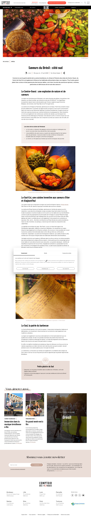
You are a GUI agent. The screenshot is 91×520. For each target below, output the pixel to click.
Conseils (73, 7)
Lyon (41, 492)
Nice (24, 501)
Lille (24, 492)
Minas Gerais (64, 204)
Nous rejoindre (32, 514)
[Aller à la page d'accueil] (6, 3)
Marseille (59, 492)
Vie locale (32, 7)
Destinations (6, 7)
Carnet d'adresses (60, 7)
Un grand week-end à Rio (34, 422)
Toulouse (59, 501)
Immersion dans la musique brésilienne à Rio (12, 424)
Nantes (9, 501)
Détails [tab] (45, 253)
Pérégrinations (19, 7)
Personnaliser (45, 268)
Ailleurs (46, 7)
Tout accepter (66, 268)
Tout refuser (25, 268)
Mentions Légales (41, 514)
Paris (41, 501)
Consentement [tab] (24, 253)
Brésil (13, 61)
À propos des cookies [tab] (66, 253)
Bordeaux (10, 492)
